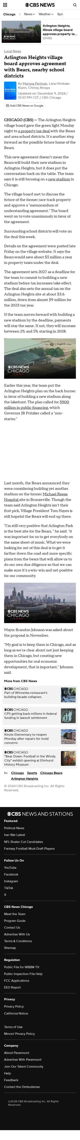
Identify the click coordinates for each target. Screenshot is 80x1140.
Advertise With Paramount (22, 1059)
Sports (32, 773)
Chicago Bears (51, 773)
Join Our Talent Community (23, 1066)
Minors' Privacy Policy (19, 1033)
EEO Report (12, 987)
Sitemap (10, 948)
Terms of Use (13, 1027)
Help (7, 1073)
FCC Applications (16, 980)
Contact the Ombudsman (22, 1087)
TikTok (8, 888)
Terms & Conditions (18, 941)
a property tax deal (34, 131)
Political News (14, 828)
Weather (45, 14)
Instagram (11, 881)
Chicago (9, 14)
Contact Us (12, 927)
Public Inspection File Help (23, 974)
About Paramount (16, 1052)
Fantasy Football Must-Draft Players (29, 848)
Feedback (11, 1080)
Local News (12, 51)
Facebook (11, 874)
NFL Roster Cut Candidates (23, 842)
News (28, 14)
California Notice (16, 1013)
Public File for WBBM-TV (21, 967)
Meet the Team (14, 914)
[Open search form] (75, 5)
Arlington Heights (24, 779)
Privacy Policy (14, 1006)
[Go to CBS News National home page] (40, 5)
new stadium (59, 179)
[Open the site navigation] (14, 5)
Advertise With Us (17, 934)
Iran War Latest (14, 835)
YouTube (10, 867)
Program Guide (14, 920)
